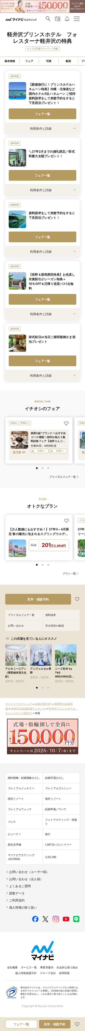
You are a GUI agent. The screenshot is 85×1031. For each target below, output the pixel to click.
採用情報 (64, 973)
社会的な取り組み (67, 967)
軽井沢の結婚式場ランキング (28, 708)
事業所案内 (46, 967)
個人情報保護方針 (25, 973)
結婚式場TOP (43, 704)
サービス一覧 (29, 967)
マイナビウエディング (18, 704)
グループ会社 (48, 973)
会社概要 (12, 967)
